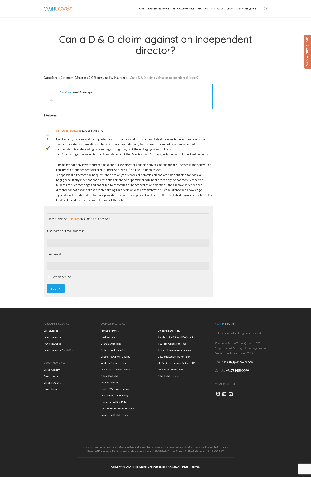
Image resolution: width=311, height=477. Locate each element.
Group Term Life (52, 382)
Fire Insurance (108, 337)
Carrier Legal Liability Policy (115, 414)
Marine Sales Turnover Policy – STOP (177, 363)
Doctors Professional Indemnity (117, 408)
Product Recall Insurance (170, 369)
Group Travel (51, 389)
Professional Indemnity (113, 350)
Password (54, 254)
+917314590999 (237, 370)
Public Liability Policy (168, 376)
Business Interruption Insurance (174, 350)
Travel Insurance (52, 343)
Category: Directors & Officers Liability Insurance (93, 78)
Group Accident (52, 369)
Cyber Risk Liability (111, 376)
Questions (51, 78)
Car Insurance (51, 330)
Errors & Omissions (111, 343)
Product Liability (109, 382)
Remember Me (61, 277)
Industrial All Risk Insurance (172, 343)
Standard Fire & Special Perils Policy (176, 337)
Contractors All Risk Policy (114, 395)
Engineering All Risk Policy (114, 402)
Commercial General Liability (116, 369)
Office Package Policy (169, 330)
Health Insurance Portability (58, 350)
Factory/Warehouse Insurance (116, 389)
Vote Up (51, 99)
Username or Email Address (65, 231)
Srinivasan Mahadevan (68, 130)
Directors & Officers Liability (115, 356)
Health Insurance (52, 337)
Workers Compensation (113, 363)
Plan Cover (66, 92)
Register (73, 219)
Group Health (51, 376)
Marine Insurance (110, 330)
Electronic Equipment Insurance (174, 356)
